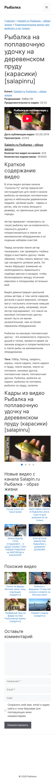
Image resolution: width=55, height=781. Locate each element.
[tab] (22, 465)
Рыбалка (12, 7)
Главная (9, 20)
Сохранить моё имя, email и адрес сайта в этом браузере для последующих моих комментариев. (29, 710)
